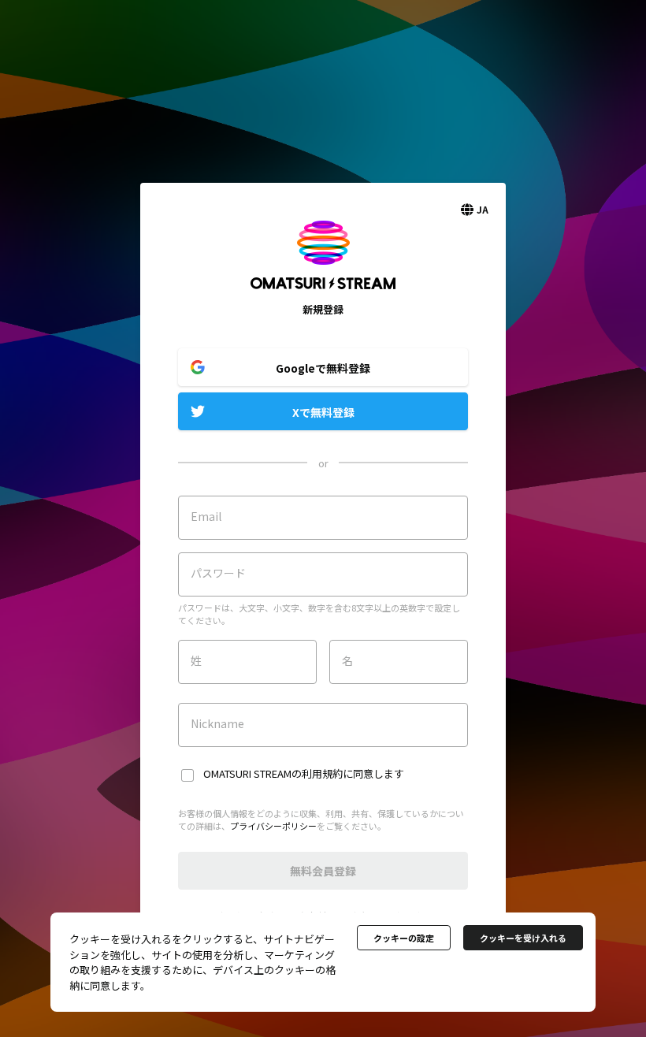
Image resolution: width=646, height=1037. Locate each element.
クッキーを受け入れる (523, 937)
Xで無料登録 (323, 412)
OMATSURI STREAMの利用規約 (273, 773)
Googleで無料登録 (323, 368)
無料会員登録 (323, 871)
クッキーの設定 (403, 937)
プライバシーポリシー (273, 826)
